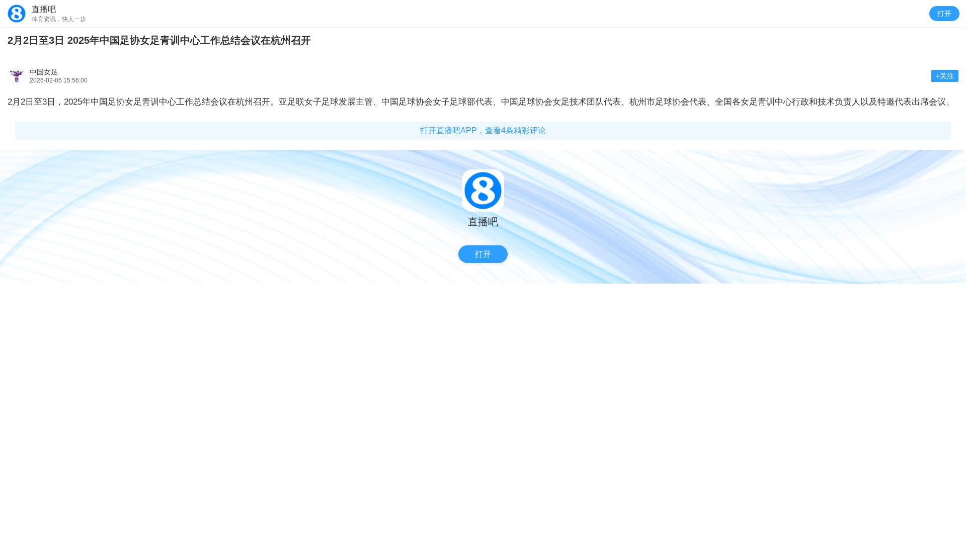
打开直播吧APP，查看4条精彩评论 (483, 130)
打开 (944, 14)
